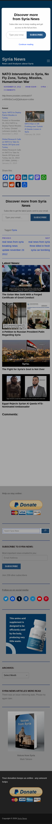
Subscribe (36, 35)
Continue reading (26, 44)
